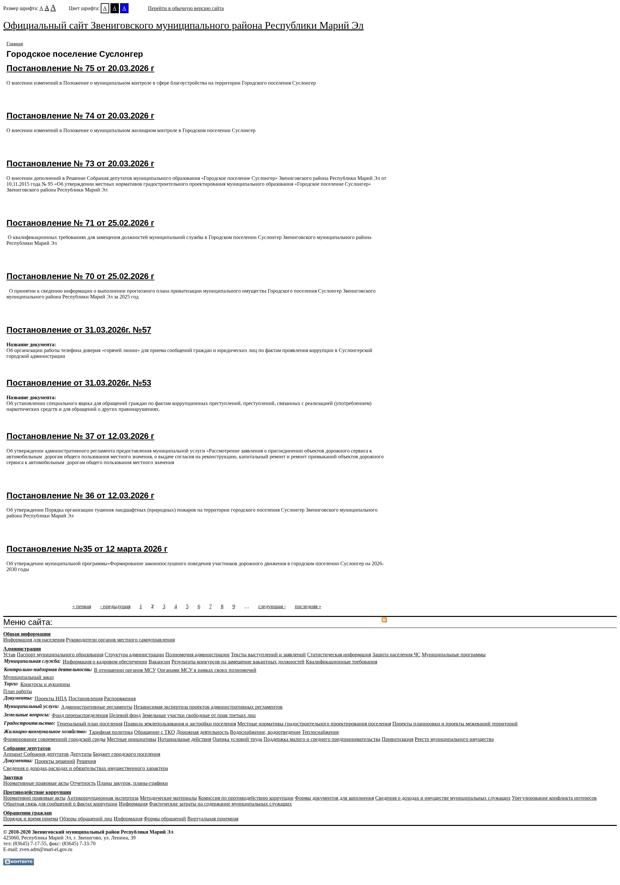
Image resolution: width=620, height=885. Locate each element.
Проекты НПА (51, 698)
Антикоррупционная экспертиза (103, 798)
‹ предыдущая (115, 606)
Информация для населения (34, 639)
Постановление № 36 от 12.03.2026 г (80, 495)
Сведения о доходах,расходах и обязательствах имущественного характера (85, 768)
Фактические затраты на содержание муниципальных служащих (220, 804)
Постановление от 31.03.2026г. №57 (78, 329)
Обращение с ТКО (154, 732)
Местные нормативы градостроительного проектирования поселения (314, 723)
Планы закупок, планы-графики (132, 783)
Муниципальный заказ (28, 677)
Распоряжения (120, 698)
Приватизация (397, 739)
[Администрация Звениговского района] (18, 863)
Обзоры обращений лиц (85, 818)
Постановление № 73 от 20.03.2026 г (80, 163)
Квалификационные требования (341, 661)
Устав (9, 654)
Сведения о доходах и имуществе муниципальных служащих (443, 798)
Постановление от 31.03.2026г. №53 (78, 382)
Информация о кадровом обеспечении (105, 661)
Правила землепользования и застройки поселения (180, 723)
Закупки (13, 777)
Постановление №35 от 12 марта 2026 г (87, 548)
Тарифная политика (111, 732)
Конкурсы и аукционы (45, 684)
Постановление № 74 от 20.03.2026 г (80, 115)
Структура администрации (134, 654)
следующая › (272, 606)
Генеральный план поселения (89, 723)
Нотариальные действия (184, 739)
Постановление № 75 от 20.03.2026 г (80, 68)
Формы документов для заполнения (334, 798)
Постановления (85, 698)
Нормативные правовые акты (36, 783)
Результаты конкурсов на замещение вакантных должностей (238, 661)
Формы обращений (165, 818)
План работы (17, 691)
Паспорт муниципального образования (60, 654)
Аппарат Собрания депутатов (36, 754)
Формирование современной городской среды (54, 739)
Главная (14, 43)
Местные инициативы (131, 739)
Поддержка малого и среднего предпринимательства (322, 739)
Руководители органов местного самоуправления (120, 639)
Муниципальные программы (454, 654)
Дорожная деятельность (202, 732)
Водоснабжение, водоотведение (265, 732)
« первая (81, 606)
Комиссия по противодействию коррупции (246, 798)
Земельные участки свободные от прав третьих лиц (199, 715)
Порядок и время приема (30, 818)
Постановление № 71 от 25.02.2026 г (80, 222)
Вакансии (159, 661)
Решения (86, 761)
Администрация (22, 648)
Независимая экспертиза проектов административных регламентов (208, 707)
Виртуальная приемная (212, 818)
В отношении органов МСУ (125, 670)
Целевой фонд (125, 715)
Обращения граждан (27, 813)
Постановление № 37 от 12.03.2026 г (80, 436)
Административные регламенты (96, 707)
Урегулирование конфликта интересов (554, 798)
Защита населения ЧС (396, 654)
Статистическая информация (339, 654)
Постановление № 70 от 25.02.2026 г (80, 276)
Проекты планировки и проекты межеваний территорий (455, 723)
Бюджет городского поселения (126, 754)
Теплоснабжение (320, 732)
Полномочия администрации (197, 654)
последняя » (308, 606)
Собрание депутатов (27, 748)
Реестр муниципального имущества (454, 739)
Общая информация (27, 634)
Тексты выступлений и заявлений (268, 654)
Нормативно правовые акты (34, 798)
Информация (133, 804)
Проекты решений (55, 761)
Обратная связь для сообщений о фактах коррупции (60, 804)
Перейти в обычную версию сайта (186, 8)
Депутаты (81, 754)
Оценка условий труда (237, 739)
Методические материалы (168, 798)
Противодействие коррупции (37, 792)
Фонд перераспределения (80, 715)
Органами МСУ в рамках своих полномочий (206, 670)
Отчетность (83, 783)
